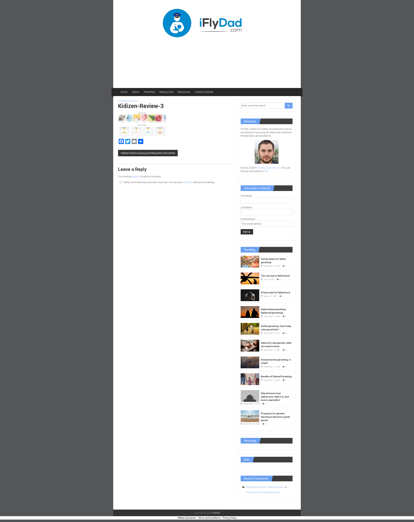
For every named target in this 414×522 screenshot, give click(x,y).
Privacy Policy (230, 518)
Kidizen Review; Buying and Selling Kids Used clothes (148, 153)
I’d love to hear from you (268, 167)
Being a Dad (166, 91)
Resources (184, 91)
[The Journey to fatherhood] (250, 278)
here (266, 171)
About (135, 91)
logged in (136, 176)
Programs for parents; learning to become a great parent (275, 417)
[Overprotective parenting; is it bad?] (250, 362)
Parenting (149, 91)
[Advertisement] (207, 63)
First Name (246, 196)
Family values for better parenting (262, 492)
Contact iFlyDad (204, 91)
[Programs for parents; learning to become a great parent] (250, 416)
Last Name (246, 207)
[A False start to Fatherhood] (250, 295)
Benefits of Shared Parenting (276, 376)
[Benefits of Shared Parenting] (250, 379)
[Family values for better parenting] (250, 261)
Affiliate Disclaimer (186, 518)
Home (123, 91)
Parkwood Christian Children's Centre (265, 487)
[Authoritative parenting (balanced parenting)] (250, 311)
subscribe (187, 182)
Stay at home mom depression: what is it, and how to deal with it (275, 396)
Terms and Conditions (209, 518)
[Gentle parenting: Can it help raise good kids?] (250, 328)
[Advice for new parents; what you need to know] (250, 345)
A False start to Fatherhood (275, 292)
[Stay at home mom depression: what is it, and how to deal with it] (250, 395)
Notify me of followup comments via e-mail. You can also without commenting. (169, 182)
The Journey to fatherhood (275, 275)
